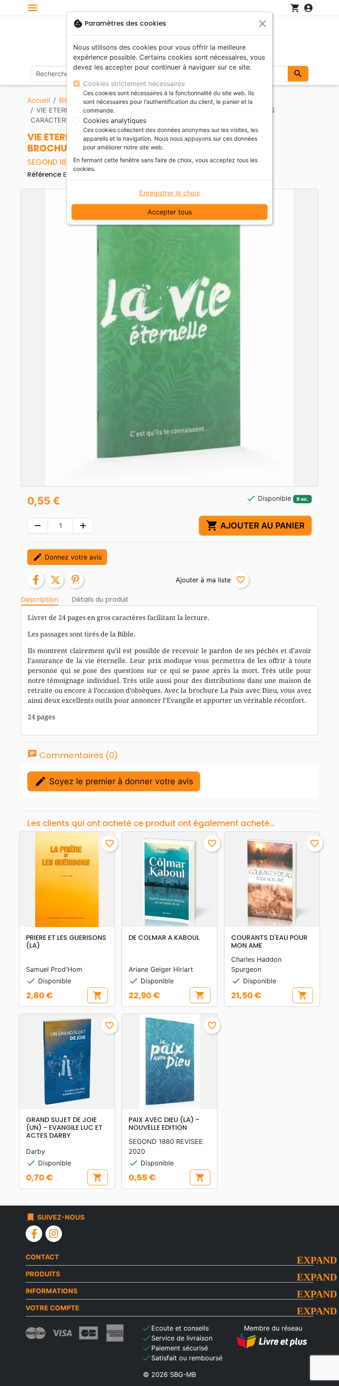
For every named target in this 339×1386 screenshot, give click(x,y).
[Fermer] (262, 23)
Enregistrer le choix (169, 193)
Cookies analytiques (114, 120)
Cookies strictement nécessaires (134, 83)
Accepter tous (170, 212)
